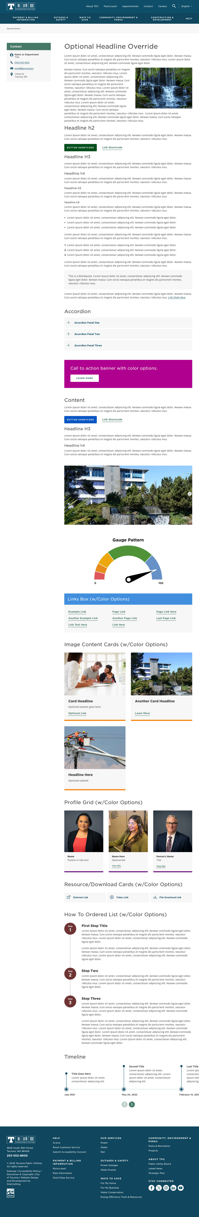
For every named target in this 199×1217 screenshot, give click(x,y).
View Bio (116, 866)
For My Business (110, 1188)
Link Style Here (176, 297)
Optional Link (77, 713)
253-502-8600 (17, 1155)
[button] (190, 494)
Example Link (77, 611)
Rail (103, 1152)
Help (189, 18)
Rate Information (62, 1173)
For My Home (108, 1183)
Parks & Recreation (159, 1146)
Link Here (118, 624)
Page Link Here (166, 611)
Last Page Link (166, 618)
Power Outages (109, 1165)
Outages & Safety (61, 18)
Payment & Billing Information (26, 18)
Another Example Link (83, 618)
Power (104, 1142)
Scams (56, 1142)
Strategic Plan (157, 1173)
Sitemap (11, 1171)
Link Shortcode (112, 147)
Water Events (108, 1170)
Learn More (84, 378)
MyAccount (59, 1168)
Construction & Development (162, 18)
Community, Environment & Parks (118, 18)
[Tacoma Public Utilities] (21, 6)
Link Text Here (77, 624)
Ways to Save (85, 18)
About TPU (157, 1159)
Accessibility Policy (29, 1171)
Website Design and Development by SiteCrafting (22, 1180)
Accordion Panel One (87, 322)
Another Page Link (124, 618)
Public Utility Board (160, 1164)
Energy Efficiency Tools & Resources (121, 1197)
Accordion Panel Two (87, 334)
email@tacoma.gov (24, 68)
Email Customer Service (66, 1147)
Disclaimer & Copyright (20, 1174)
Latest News (155, 1168)
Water (104, 1147)
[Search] (174, 6)
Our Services (111, 1138)
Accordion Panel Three (88, 345)
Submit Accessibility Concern (69, 1152)
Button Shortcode (80, 148)
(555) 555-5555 (22, 62)
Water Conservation (112, 1192)
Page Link (118, 611)
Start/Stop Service (63, 1177)
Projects (153, 1150)
